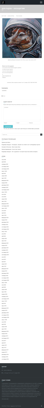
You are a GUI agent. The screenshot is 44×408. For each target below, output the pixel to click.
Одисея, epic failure (6, 142)
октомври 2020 (5, 278)
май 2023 (4, 213)
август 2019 (4, 301)
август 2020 (4, 282)
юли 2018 (4, 322)
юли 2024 (4, 194)
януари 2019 (4, 310)
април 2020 (4, 289)
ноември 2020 (5, 275)
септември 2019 (5, 298)
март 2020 (4, 291)
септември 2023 (5, 206)
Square (12, 406)
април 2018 (4, 326)
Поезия (4, 95)
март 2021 (4, 266)
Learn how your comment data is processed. (29, 128)
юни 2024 (4, 196)
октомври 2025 (5, 166)
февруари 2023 (5, 217)
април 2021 (4, 264)
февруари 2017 (5, 349)
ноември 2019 (5, 296)
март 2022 (4, 240)
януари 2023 (4, 220)
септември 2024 (5, 189)
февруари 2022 (5, 243)
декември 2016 (5, 354)
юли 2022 (4, 233)
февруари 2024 (5, 203)
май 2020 (4, 287)
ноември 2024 (5, 187)
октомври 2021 (5, 252)
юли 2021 (4, 257)
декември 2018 (5, 312)
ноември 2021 (5, 250)
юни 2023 (4, 210)
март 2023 (4, 215)
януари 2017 (4, 352)
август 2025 (4, 171)
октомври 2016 (5, 359)
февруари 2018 (5, 331)
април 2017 (4, 345)
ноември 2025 (5, 164)
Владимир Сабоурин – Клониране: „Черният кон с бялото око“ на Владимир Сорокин (21, 144)
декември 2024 (5, 185)
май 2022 (4, 236)
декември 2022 (5, 222)
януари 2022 (4, 245)
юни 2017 (4, 340)
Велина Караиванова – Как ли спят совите (11, 149)
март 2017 (4, 347)
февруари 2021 (5, 268)
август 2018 (4, 319)
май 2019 (4, 303)
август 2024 (4, 192)
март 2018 (4, 329)
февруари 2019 (5, 308)
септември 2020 (5, 280)
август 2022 (4, 231)
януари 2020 (4, 294)
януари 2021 (4, 271)
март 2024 (4, 201)
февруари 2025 (5, 180)
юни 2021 (4, 259)
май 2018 (4, 324)
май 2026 (4, 162)
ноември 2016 (5, 356)
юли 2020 (4, 285)
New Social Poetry (11, 15)
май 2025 (4, 173)
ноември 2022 (5, 224)
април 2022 (4, 238)
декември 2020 (5, 273)
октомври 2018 (5, 315)
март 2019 (4, 305)
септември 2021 (5, 254)
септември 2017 (5, 338)
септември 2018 (5, 317)
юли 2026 (4, 159)
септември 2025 (5, 169)
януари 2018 (4, 333)
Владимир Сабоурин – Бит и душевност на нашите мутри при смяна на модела (19, 151)
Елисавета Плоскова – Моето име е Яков (11, 147)
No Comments (20, 15)
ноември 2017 (5, 336)
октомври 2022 (5, 227)
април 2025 (4, 175)
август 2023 (4, 208)
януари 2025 (4, 182)
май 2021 (4, 261)
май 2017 (4, 343)
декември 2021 (5, 247)
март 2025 (4, 178)
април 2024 (4, 199)
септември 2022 (5, 229)
